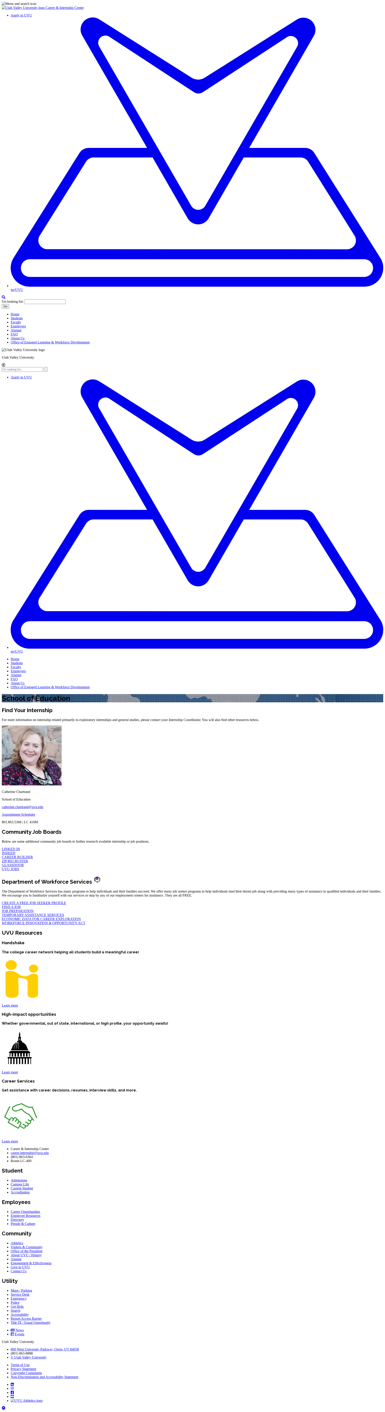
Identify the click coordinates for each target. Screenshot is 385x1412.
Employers (18, 326)
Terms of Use (20, 1365)
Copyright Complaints (26, 1373)
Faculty (16, 322)
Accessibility (20, 1314)
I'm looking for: (13, 301)
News (20, 1330)
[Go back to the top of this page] (4, 1408)
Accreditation (20, 1192)
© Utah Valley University (29, 1357)
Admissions (19, 1180)
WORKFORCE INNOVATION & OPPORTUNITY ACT (43, 923)
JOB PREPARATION (18, 911)
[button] (192, 4)
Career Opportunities (25, 1212)
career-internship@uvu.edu (30, 1153)
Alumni (16, 330)
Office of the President (26, 1251)
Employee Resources (25, 1216)
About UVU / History (26, 1255)
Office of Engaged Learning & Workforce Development (50, 342)
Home (15, 314)
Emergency (19, 1298)
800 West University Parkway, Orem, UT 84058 (45, 1349)
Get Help (17, 1306)
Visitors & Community (27, 1247)
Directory (17, 1220)
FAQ (14, 334)
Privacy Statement (23, 1369)
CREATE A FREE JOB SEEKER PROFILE (34, 903)
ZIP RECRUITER (15, 861)
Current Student (22, 1188)
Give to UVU (20, 1267)
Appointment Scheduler (18, 814)
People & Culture (23, 1224)
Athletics (17, 1243)
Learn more (10, 1005)
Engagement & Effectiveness (31, 1263)
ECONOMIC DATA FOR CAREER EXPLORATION (41, 919)
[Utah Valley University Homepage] (24, 8)
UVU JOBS (10, 869)
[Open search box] (3, 297)
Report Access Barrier (26, 1318)
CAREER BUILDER (17, 857)
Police (15, 1302)
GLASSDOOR (13, 865)
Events (19, 1334)
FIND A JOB (11, 907)
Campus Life (20, 1184)
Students (17, 318)
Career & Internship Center (65, 8)
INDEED (8, 853)
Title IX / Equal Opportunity (31, 1322)
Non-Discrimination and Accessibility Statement (44, 1377)
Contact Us (19, 1271)
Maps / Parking (21, 1290)
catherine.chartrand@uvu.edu (22, 807)
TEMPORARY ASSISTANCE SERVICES (33, 915)
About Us (18, 338)
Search (15, 1310)
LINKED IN (11, 849)
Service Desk (20, 1294)
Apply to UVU (21, 15)
